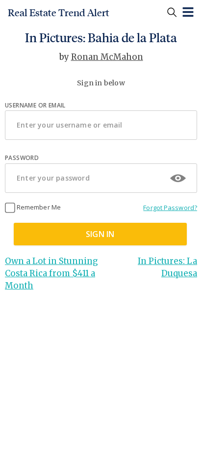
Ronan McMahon (107, 57)
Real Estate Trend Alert (58, 13)
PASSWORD (22, 158)
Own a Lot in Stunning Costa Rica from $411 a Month (51, 273)
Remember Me (38, 207)
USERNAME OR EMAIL (35, 105)
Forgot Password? (170, 207)
